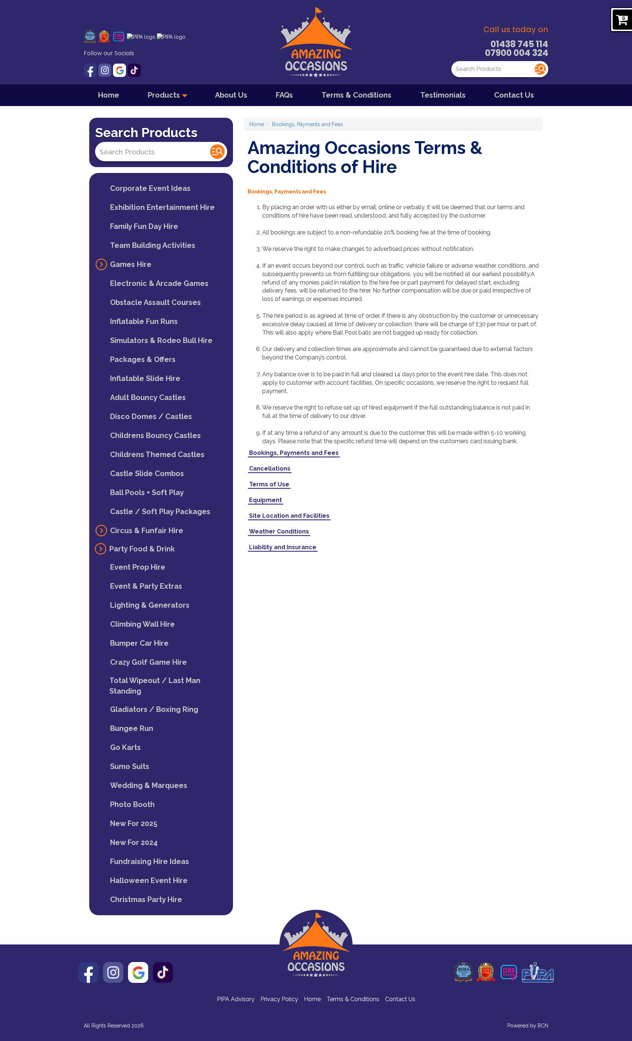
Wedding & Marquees (148, 785)
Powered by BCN (527, 1026)
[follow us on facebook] (91, 70)
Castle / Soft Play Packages (160, 511)
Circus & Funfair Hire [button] (146, 530)
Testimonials (443, 95)
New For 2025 (133, 823)
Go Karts (125, 747)
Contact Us (514, 95)
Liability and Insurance (282, 547)
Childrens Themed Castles (157, 454)
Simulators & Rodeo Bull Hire (161, 340)
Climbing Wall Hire (142, 624)
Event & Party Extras (146, 586)
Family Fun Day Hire (144, 226)
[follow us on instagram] (105, 70)
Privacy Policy (279, 999)
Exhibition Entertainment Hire (162, 207)
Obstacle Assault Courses (155, 302)
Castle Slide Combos (147, 473)
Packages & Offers (143, 359)
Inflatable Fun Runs (144, 321)
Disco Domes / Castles (151, 416)
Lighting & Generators (149, 605)
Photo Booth (132, 804)
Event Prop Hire (137, 567)
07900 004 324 (516, 53)
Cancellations (269, 468)
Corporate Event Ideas (150, 188)
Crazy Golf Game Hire (148, 662)
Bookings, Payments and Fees (307, 124)
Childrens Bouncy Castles (155, 435)
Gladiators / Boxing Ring (154, 709)
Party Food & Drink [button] (142, 548)
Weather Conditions (279, 531)
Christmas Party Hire (146, 899)
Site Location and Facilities (289, 515)
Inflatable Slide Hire (145, 378)
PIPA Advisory (236, 999)
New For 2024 (134, 842)
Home (108, 95)
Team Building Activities (152, 245)
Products (165, 95)
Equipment (265, 500)
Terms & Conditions (356, 95)
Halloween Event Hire (149, 880)
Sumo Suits (129, 766)
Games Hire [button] (130, 264)
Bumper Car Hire (139, 643)
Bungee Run (131, 728)
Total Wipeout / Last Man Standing (154, 685)
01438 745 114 (519, 44)
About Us (231, 95)
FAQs (284, 95)
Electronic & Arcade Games (159, 283)
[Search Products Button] (540, 69)
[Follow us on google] (120, 70)
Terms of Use (269, 484)
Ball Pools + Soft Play (147, 492)
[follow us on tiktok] (134, 70)
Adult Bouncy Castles (148, 397)
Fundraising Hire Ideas (149, 861)
